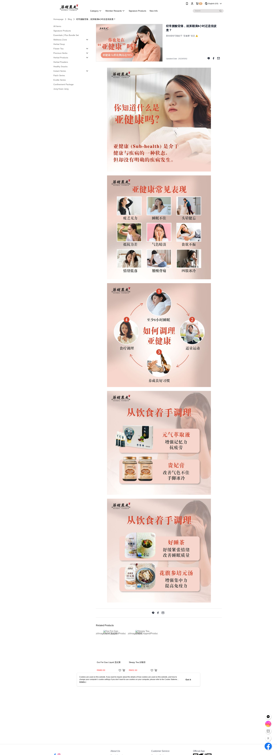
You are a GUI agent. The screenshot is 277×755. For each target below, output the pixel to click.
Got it (188, 679)
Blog (70, 19)
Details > (82, 682)
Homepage (58, 19)
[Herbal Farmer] (69, 7)
